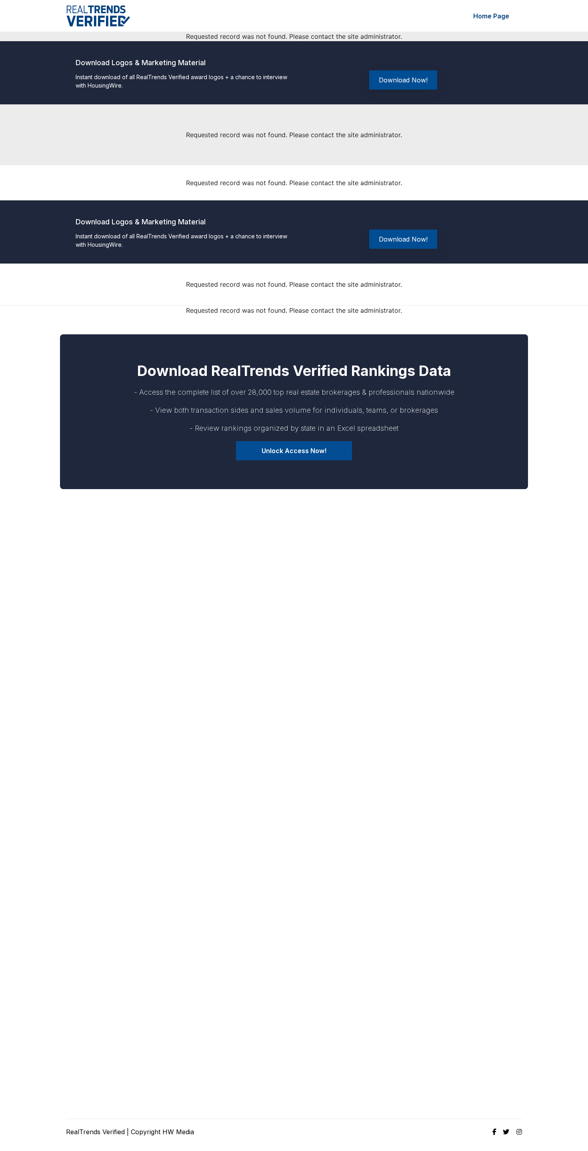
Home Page (491, 16)
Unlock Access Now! (294, 451)
